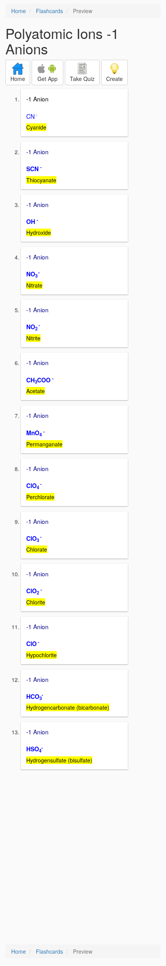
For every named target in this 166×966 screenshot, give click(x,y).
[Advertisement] (83, 858)
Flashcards (49, 11)
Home (18, 11)
